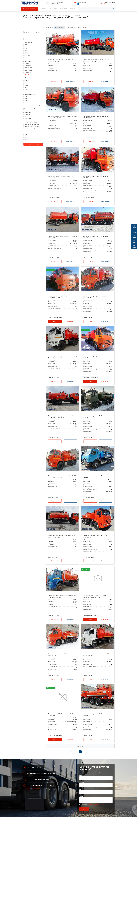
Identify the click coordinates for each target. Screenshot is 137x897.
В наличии (43, 8)
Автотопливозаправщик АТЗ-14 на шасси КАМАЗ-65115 (95, 296)
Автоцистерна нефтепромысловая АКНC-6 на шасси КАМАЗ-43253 (61, 177)
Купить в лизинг (70, 81)
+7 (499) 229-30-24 (109, 2)
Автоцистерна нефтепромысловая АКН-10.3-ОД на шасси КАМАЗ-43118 (62, 117)
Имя (80, 775)
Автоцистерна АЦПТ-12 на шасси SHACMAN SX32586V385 (61, 714)
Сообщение (82, 796)
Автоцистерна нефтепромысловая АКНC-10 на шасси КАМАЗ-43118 (62, 296)
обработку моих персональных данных (96, 804)
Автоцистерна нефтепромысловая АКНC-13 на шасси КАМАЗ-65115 (97, 654)
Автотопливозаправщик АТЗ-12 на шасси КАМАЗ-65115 (95, 416)
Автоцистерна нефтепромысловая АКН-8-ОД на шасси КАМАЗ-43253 (62, 237)
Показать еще (80, 746)
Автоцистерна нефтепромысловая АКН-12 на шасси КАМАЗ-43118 (61, 536)
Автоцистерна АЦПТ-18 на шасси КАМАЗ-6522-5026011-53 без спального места (97, 596)
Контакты (73, 8)
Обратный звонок (108, 3)
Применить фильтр (33, 144)
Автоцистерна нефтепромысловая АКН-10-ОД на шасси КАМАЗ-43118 (97, 60)
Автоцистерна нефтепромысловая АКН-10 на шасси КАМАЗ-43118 (61, 60)
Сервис (55, 8)
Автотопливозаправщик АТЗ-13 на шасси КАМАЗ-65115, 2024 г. (95, 356)
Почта (80, 789)
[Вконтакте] (78, 3)
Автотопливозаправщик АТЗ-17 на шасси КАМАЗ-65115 (95, 117)
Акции (49, 8)
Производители (64, 8)
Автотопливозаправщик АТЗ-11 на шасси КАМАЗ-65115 (95, 476)
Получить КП (54, 81)
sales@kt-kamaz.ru (81, 2)
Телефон (81, 782)
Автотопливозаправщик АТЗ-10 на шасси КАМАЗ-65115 (60, 654)
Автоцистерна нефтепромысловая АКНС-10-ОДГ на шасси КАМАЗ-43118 (61, 416)
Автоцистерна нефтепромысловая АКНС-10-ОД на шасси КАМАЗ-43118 (62, 356)
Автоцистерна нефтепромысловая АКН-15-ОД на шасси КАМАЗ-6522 (62, 596)
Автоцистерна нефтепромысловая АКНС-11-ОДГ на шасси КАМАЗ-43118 (62, 476)
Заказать (55, 321)
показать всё (26, 74)
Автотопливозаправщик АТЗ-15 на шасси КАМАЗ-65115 (95, 237)
